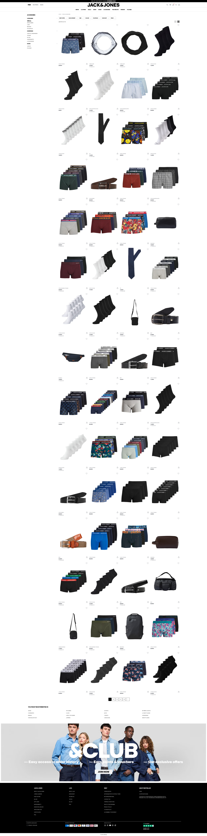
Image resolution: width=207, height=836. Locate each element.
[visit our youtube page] (110, 825)
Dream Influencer (38, 807)
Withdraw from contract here (112, 794)
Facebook (71, 796)
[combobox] (63, 18)
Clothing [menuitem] (83, 9)
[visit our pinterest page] (113, 825)
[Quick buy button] (87, 64)
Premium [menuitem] (123, 9)
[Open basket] (179, 5)
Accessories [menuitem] (107, 9)
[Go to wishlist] (176, 5)
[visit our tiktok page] (115, 825)
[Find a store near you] (170, 5)
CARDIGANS (107, 717)
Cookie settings (103, 834)
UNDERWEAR (145, 715)
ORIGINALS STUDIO (32, 717)
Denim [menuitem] (94, 9)
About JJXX (72, 791)
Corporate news (143, 794)
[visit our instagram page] (107, 825)
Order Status (107, 791)
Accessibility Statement (110, 812)
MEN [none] (29, 5)
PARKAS (30, 715)
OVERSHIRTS (31, 713)
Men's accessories (66, 14)
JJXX (70, 788)
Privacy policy (108, 807)
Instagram (72, 794)
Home (60, 14)
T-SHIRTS (106, 715)
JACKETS (106, 710)
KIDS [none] (41, 5)
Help (105, 788)
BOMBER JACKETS (146, 710)
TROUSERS (68, 710)
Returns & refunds (109, 796)
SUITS (105, 713)
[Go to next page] (128, 699)
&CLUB (35, 799)
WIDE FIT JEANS (145, 717)
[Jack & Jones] (104, 6)
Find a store (37, 796)
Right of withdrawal (109, 804)
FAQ (35, 814)
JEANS (29, 710)
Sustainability (37, 804)
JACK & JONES (38, 788)
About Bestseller (145, 788)
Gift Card (36, 801)
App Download (38, 809)
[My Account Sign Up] (103, 752)
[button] (73, 43)
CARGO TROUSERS (70, 715)
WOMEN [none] (35, 5)
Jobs (140, 791)
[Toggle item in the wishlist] (86, 25)
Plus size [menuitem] (129, 9)
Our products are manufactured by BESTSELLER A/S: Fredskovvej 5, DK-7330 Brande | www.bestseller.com (152, 797)
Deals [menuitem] (89, 9)
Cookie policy (107, 809)
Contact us (107, 799)
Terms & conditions (109, 801)
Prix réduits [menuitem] (115, 9)
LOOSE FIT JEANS (146, 713)
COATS (67, 713)
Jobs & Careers (38, 794)
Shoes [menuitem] (99, 9)
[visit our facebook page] (105, 825)
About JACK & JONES (39, 791)
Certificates (37, 812)
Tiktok (70, 799)
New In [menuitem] (77, 9)
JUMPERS (68, 717)
